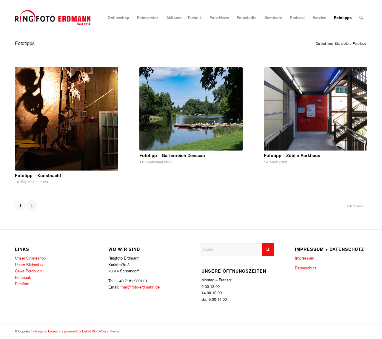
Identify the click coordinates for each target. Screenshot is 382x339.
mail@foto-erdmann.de (140, 287)
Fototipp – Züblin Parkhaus (292, 155)
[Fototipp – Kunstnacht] (66, 119)
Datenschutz (306, 268)
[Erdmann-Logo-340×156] (52, 17)
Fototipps (25, 43)
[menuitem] (118, 17)
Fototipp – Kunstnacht (38, 175)
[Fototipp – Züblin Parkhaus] (315, 109)
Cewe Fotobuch (28, 271)
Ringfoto (22, 283)
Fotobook (23, 277)
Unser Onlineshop (30, 258)
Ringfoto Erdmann (48, 331)
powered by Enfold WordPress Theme (91, 331)
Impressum (304, 258)
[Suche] (361, 17)
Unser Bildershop (29, 264)
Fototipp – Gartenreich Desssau (172, 155)
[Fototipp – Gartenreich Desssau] (191, 109)
